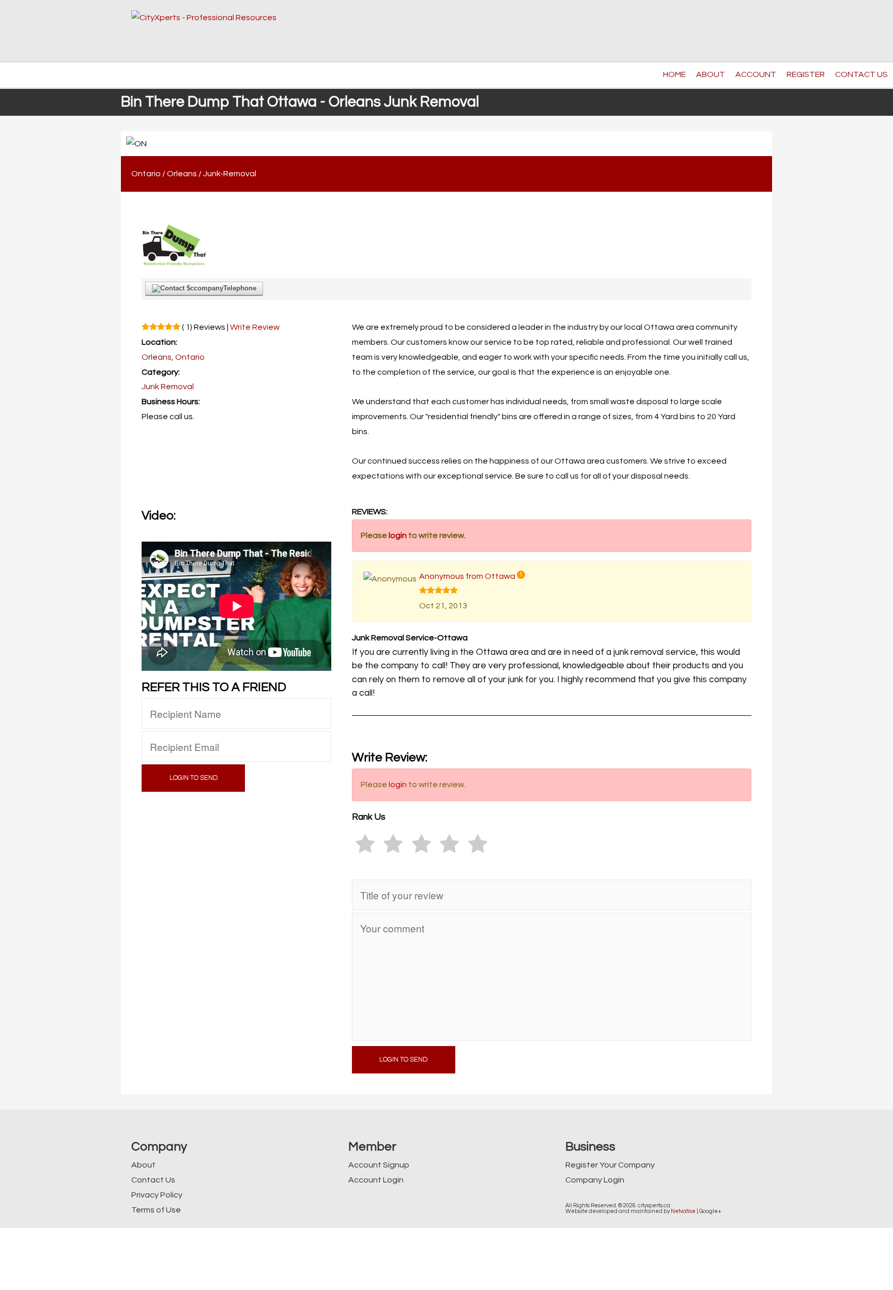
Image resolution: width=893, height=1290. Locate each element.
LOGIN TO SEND (194, 778)
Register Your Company (610, 1165)
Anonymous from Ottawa (467, 576)
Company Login (594, 1180)
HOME (674, 74)
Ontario (146, 174)
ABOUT (710, 74)
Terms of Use (156, 1210)
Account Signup (378, 1165)
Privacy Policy (156, 1195)
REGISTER (806, 74)
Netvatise (683, 1211)
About (143, 1165)
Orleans (182, 174)
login (398, 535)
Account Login (376, 1180)
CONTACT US (861, 74)
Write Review (255, 327)
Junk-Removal (229, 174)
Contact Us (153, 1180)
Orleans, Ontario (173, 357)
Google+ (710, 1211)
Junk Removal (168, 386)
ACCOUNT (755, 74)
